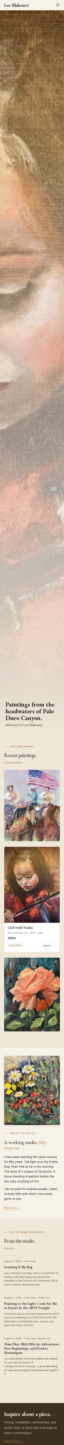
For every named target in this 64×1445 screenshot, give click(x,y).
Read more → (12, 1207)
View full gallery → (14, 762)
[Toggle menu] (58, 5)
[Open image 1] (32, 805)
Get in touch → (14, 1441)
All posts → (10, 1248)
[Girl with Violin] (32, 885)
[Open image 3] (32, 994)
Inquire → (48, 945)
